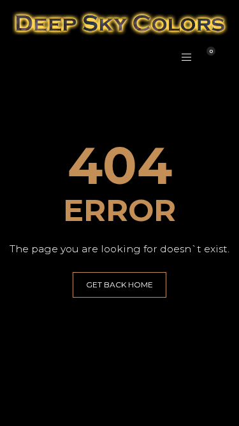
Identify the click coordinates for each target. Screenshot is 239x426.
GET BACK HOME (119, 284)
